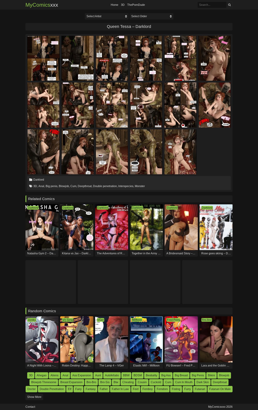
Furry (187, 389)
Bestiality (151, 375)
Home (114, 5)
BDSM (138, 375)
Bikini (211, 375)
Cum (73, 186)
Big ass (166, 375)
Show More (34, 396)
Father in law (120, 389)
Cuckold (156, 382)
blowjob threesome (43, 382)
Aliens (54, 375)
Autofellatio (112, 375)
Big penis (51, 186)
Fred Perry (173, 319)
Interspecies (125, 186)
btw (116, 382)
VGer (100, 319)
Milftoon (137, 319)
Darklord (38, 179)
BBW (126, 375)
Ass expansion (81, 375)
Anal (41, 186)
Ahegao (42, 375)
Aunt (98, 375)
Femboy (148, 389)
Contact (30, 406)
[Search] (229, 5)
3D (123, 5)
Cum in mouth (184, 382)
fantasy (91, 389)
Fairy (78, 389)
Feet (135, 389)
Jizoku (32, 319)
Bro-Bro (91, 382)
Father (104, 389)
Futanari (200, 389)
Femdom (162, 389)
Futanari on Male (220, 389)
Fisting (176, 389)
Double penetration (105, 186)
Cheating (128, 382)
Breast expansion (71, 382)
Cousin (142, 382)
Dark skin (203, 382)
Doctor (31, 389)
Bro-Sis (105, 382)
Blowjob (64, 186)
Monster (140, 186)
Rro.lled (206, 319)
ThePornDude (136, 5)
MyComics (41, 5)
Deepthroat (85, 186)
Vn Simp (67, 319)
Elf (69, 389)
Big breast (181, 375)
